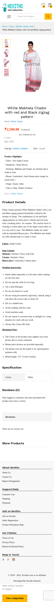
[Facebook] (3, 560)
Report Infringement (11, 481)
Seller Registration (10, 520)
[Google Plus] (8, 560)
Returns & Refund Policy (13, 546)
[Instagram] (13, 560)
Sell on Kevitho (9, 516)
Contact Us (7, 477)
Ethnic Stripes (17, 121)
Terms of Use (8, 538)
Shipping (6, 499)
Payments (6, 503)
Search (48, 16)
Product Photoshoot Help (13, 525)
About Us (6, 472)
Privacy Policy (8, 542)
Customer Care (8, 494)
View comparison (15, 598)
